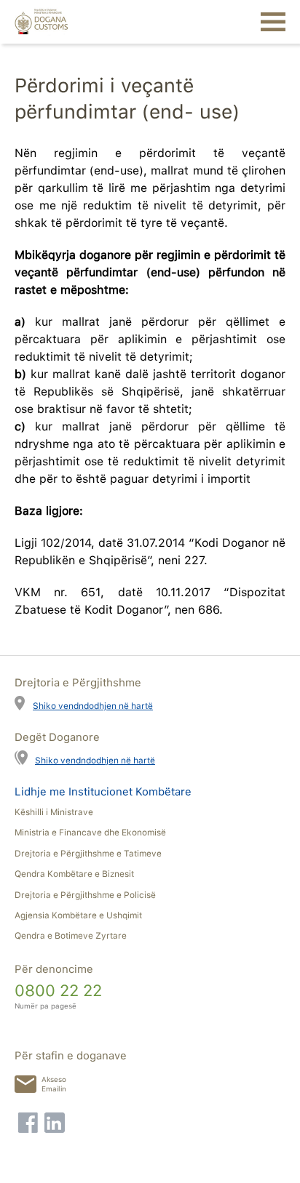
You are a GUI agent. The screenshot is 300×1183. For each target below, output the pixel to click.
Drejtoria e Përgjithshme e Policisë (85, 895)
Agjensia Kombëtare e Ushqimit (78, 915)
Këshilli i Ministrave (54, 812)
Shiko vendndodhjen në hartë (93, 705)
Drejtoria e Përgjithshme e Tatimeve (88, 854)
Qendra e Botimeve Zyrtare (71, 936)
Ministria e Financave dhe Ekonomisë (90, 832)
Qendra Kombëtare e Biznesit (74, 874)
